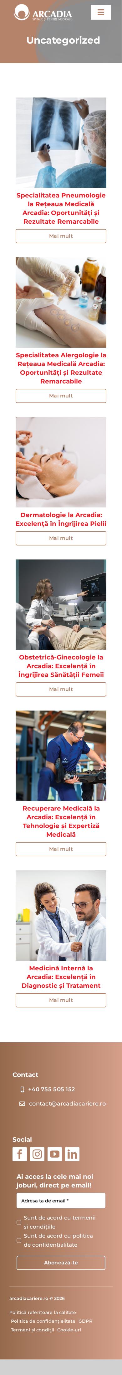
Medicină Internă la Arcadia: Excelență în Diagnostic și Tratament (61, 976)
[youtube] (55, 1154)
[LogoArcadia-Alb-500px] (43, 5)
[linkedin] (72, 1154)
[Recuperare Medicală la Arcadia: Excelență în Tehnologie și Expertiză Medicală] (61, 715)
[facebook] (20, 1154)
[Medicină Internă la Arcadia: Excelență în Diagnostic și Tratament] (61, 875)
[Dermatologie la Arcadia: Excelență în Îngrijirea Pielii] (61, 421)
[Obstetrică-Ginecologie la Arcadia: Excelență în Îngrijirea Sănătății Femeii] (61, 564)
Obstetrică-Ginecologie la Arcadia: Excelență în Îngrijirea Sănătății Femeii (61, 666)
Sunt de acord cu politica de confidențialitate (58, 1240)
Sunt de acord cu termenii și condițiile (60, 1222)
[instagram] (37, 1154)
